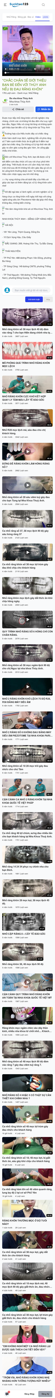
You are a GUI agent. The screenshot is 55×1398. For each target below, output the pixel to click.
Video (41, 16)
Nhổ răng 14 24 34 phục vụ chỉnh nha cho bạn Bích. (25, 868)
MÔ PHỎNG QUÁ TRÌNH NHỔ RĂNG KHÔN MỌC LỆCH (26, 364)
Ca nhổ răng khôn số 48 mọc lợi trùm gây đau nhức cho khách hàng (25, 1128)
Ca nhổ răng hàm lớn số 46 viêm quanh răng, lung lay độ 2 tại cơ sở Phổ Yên (27, 1191)
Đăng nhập (29, 1393)
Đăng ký (45, 1393)
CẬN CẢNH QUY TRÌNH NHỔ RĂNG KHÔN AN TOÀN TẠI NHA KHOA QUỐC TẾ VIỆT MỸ (27, 996)
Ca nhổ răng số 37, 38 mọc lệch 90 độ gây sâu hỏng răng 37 (25, 532)
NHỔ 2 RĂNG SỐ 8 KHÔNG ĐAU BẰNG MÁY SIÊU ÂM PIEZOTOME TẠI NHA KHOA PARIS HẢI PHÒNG (27, 734)
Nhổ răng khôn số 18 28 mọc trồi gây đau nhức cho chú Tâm (25, 767)
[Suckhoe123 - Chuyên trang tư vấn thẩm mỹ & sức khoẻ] (19, 4)
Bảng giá (22, 16)
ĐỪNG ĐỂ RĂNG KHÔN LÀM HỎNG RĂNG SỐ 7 (26, 465)
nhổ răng (21, 117)
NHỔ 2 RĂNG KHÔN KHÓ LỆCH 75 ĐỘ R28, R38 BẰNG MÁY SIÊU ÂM (26, 700)
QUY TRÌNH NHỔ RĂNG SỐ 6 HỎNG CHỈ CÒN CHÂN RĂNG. (27, 633)
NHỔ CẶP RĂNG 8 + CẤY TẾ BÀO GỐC (23, 933)
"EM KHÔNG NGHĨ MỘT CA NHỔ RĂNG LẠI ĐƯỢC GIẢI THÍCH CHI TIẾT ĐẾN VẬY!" (26, 1348)
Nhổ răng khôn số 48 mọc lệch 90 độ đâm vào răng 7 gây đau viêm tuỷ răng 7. (25, 1063)
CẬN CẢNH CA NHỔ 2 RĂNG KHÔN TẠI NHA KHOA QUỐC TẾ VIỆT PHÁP (27, 801)
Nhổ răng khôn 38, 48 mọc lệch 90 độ (22, 964)
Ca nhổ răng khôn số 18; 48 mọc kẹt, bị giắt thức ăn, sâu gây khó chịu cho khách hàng (26, 1159)
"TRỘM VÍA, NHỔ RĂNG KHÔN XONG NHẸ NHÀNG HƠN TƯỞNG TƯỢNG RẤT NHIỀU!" (26, 1379)
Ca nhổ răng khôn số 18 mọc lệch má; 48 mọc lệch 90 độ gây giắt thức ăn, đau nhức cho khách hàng (26, 1285)
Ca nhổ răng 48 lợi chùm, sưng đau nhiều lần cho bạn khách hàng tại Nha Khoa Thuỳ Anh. (27, 834)
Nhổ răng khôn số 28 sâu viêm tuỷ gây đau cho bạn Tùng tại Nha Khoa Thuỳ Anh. (26, 499)
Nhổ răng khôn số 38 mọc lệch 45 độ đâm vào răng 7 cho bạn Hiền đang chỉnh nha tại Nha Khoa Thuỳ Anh (26, 331)
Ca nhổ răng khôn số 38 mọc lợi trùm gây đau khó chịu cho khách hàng (25, 566)
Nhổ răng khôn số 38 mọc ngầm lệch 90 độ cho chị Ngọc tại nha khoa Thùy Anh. (26, 667)
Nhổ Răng (11, 16)
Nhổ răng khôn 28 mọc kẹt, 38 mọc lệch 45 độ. (25, 902)
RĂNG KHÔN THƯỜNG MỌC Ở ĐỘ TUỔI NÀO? (24, 1222)
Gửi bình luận (34, 299)
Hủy (48, 299)
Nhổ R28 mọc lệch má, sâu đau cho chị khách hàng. (23, 431)
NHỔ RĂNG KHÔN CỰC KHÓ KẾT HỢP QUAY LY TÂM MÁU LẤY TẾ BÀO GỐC (24, 398)
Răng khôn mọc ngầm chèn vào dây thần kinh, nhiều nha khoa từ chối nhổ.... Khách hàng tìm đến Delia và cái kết (25, 1029)
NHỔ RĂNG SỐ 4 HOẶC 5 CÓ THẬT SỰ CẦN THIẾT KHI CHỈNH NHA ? (26, 1097)
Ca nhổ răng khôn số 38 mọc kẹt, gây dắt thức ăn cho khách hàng (25, 1253)
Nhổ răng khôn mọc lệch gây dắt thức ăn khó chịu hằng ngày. (27, 599)
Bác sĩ (31, 16)
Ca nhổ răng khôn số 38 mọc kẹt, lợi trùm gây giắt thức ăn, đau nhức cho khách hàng (27, 1316)
